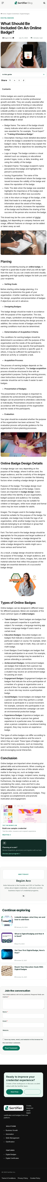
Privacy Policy (23, 1178)
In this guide (7, 74)
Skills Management (12, 1138)
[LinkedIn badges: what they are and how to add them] (7, 921)
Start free (14, 1092)
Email (5, 1021)
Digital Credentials (13, 14)
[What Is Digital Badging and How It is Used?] (7, 938)
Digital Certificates (12, 1158)
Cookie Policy (35, 1178)
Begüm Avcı (8, 38)
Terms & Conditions (9, 1178)
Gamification (10, 1142)
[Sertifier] (23, 3)
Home (4, 14)
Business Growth (12, 1130)
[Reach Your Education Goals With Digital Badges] (7, 971)
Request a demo (30, 1092)
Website (5, 1030)
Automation (10, 1134)
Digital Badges (25, 14)
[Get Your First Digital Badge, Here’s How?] (7, 954)
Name (5, 1012)
